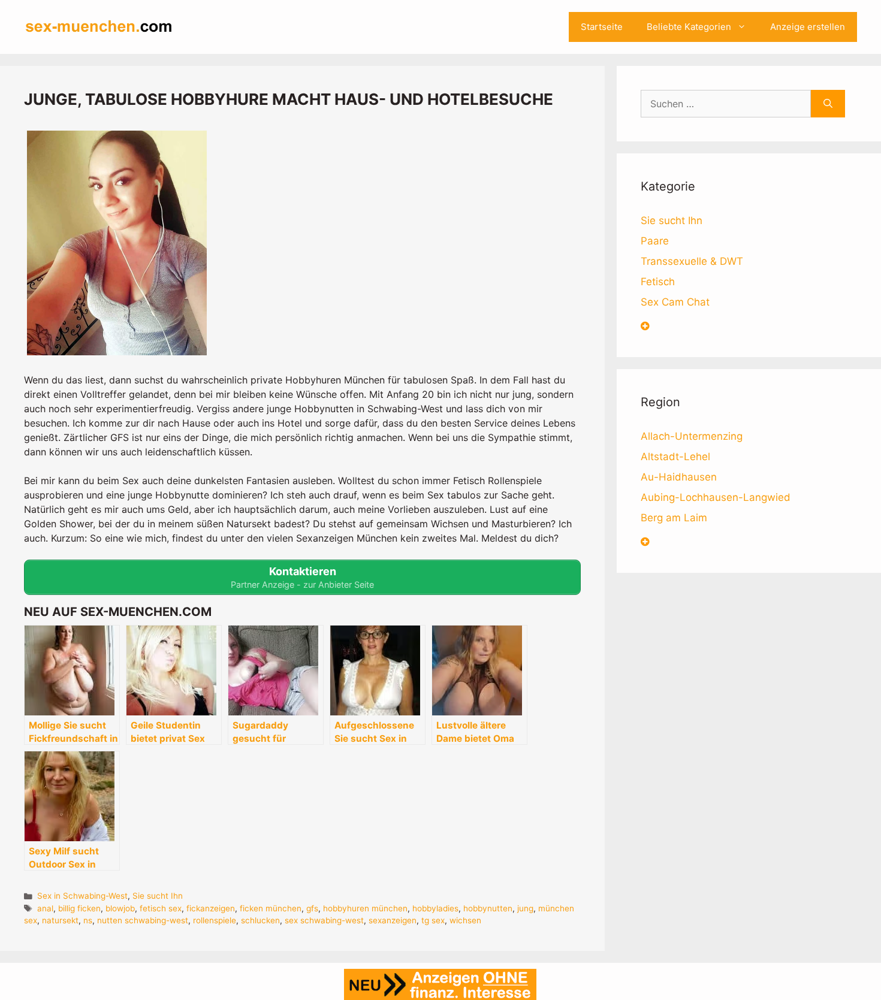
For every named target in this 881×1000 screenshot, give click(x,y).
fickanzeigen (210, 908)
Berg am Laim (674, 518)
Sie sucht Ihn (157, 896)
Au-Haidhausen (679, 477)
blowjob (120, 908)
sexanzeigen (393, 920)
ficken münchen (270, 908)
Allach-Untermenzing (692, 436)
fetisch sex (161, 908)
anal (45, 908)
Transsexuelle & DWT (692, 261)
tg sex (433, 920)
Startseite (602, 26)
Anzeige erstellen (807, 26)
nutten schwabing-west (142, 920)
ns (87, 920)
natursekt (60, 920)
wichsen (465, 920)
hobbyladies (435, 908)
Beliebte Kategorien (689, 26)
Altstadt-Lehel (675, 457)
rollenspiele (214, 920)
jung (525, 908)
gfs (312, 908)
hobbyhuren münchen (365, 908)
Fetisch (658, 282)
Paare (655, 241)
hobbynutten (487, 908)
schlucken (260, 920)
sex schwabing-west (324, 920)
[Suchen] (828, 103)
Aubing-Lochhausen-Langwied (716, 497)
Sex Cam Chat (675, 302)
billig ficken (79, 908)
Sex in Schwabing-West (82, 896)
